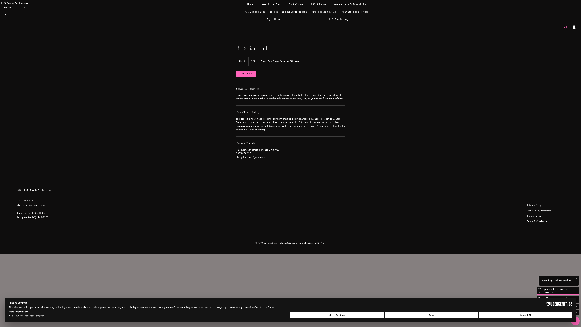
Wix (323, 242)
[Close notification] (576, 278)
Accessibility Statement (539, 210)
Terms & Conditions (537, 221)
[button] (574, 27)
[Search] (4, 13)
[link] (246, 74)
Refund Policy (534, 216)
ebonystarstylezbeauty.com (31, 205)
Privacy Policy (534, 205)
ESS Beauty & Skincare (15, 3)
